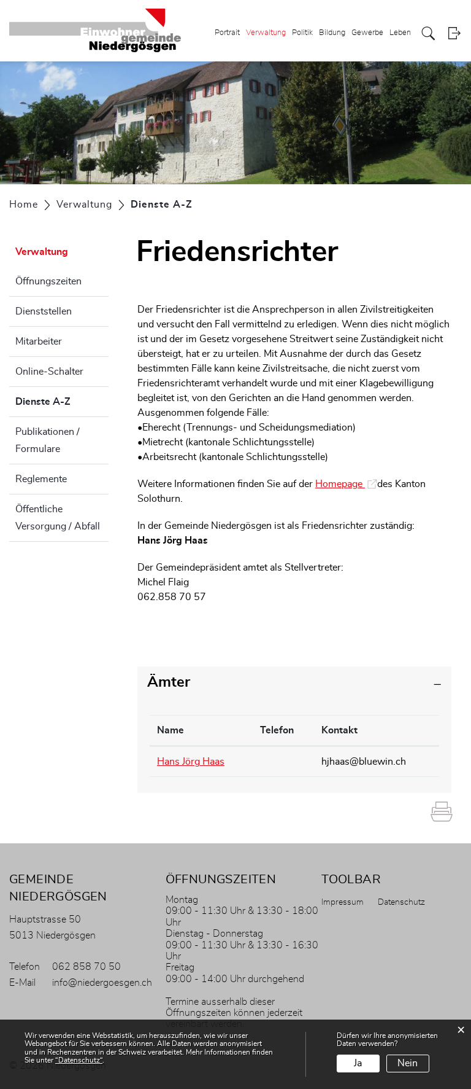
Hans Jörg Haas (172, 540)
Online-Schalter (49, 372)
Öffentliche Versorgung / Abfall (57, 517)
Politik (302, 33)
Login (454, 33)
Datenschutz (401, 902)
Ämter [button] (168, 682)
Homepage (346, 484)
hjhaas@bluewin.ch (363, 762)
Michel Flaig (163, 582)
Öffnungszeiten (48, 281)
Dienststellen (43, 311)
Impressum (342, 902)
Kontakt (339, 730)
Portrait (227, 33)
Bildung (332, 33)
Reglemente (41, 479)
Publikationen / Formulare (47, 440)
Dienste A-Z (62, 402)
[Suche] (428, 33)
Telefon (277, 730)
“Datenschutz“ (78, 1060)
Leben (400, 33)
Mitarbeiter (38, 341)
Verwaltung (266, 33)
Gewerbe (367, 33)
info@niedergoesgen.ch (102, 983)
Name (170, 730)
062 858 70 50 (86, 967)
